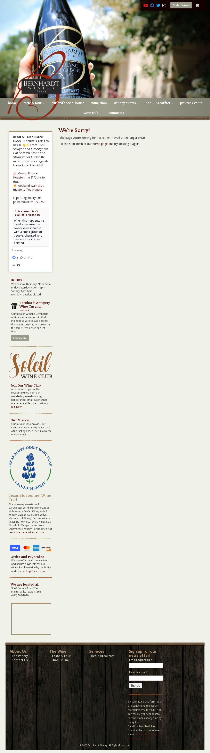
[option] (105, 49)
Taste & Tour (61, 656)
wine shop (99, 103)
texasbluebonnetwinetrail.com (26, 532)
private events (191, 103)
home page (100, 144)
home (12, 103)
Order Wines (181, 5)
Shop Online (60, 660)
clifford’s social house (67, 103)
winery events (125, 103)
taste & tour (33, 103)
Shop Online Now (35, 571)
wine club (91, 113)
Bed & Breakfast (103, 656)
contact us (116, 113)
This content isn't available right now (27, 213)
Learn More (20, 338)
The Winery (20, 656)
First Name (138, 672)
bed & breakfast (158, 103)
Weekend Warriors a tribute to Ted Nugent (28, 188)
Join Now (16, 407)
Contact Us (20, 660)
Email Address (140, 660)
